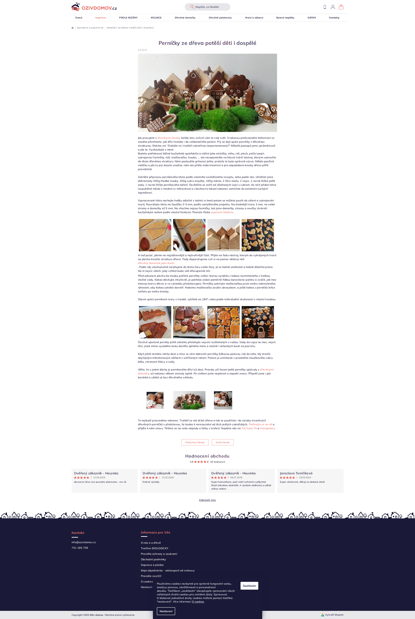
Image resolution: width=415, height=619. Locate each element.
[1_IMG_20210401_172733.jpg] (189, 322)
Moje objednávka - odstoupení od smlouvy (168, 570)
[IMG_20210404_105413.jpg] (189, 393)
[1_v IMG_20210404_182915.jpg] (155, 392)
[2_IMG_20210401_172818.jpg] (189, 234)
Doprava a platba (152, 564)
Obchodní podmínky (153, 559)
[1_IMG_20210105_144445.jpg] (223, 234)
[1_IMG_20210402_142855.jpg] (257, 322)
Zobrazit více (207, 500)
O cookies (198, 601)
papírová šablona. (222, 212)
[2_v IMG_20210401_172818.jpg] (155, 234)
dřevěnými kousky (169, 137)
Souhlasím (249, 585)
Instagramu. (267, 428)
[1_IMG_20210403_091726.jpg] (223, 392)
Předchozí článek (194, 442)
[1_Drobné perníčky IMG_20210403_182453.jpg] (257, 234)
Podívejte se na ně (260, 424)
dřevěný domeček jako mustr (156, 263)
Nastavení (166, 611)
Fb (255, 428)
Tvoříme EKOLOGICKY (154, 548)
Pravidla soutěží (151, 576)
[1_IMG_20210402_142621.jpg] (223, 322)
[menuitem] (79, 17)
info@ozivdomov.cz (84, 542)
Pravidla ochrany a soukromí (159, 553)
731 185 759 (80, 547)
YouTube (246, 428)
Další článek (223, 442)
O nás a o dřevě (151, 542)
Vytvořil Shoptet (334, 614)
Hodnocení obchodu (207, 456)
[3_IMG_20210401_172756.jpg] (155, 322)
